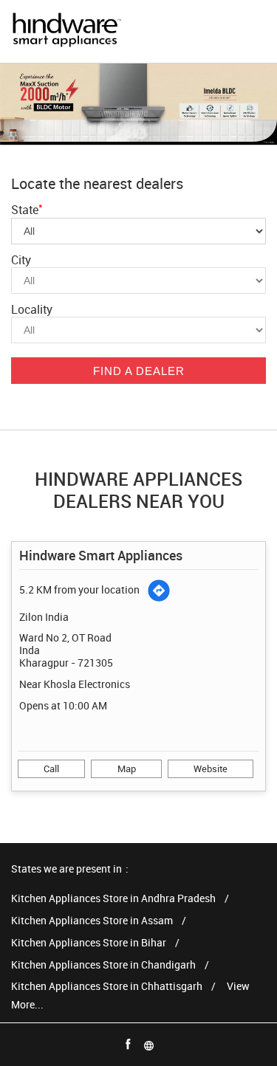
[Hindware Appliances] (66, 31)
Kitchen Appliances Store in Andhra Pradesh (113, 899)
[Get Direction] (159, 590)
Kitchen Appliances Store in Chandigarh (103, 965)
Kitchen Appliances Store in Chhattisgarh (106, 986)
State (27, 210)
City (21, 260)
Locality (31, 309)
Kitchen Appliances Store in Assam (92, 921)
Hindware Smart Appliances (100, 555)
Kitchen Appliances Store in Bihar (88, 943)
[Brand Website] (149, 1044)
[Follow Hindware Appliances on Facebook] (128, 1044)
